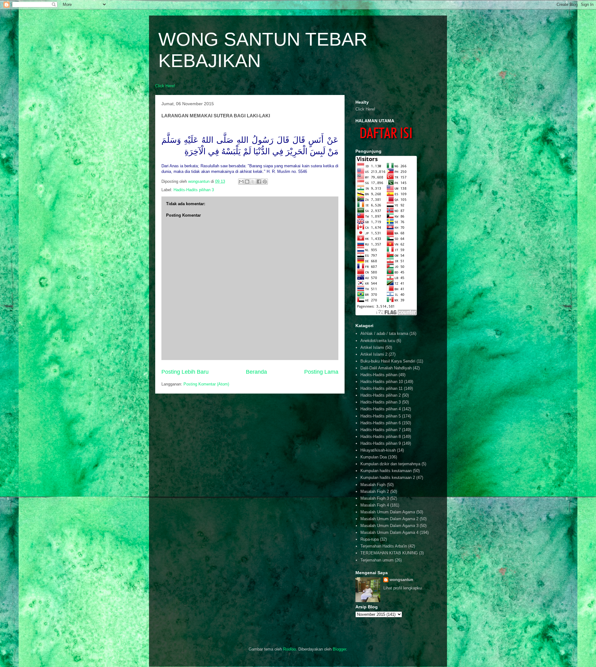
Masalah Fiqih (373, 484)
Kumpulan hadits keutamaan (386, 470)
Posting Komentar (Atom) (206, 384)
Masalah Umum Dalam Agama (387, 512)
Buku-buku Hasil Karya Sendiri (387, 361)
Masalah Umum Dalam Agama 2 (389, 518)
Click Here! (165, 85)
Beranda (256, 372)
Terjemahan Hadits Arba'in (383, 546)
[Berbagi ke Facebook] (259, 181)
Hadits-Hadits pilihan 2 (380, 395)
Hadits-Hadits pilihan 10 (381, 381)
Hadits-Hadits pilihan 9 (380, 443)
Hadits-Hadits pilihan (378, 374)
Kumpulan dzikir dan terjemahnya (390, 464)
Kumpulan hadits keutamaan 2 (387, 477)
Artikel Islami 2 (373, 354)
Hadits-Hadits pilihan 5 (380, 416)
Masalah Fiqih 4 (374, 505)
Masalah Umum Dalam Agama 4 (389, 532)
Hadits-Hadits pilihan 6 (380, 423)
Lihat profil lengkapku (402, 588)
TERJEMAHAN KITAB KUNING (389, 553)
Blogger (339, 649)
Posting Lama (321, 372)
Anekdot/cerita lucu (377, 340)
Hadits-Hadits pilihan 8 (380, 436)
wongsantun (401, 579)
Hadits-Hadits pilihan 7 (380, 429)
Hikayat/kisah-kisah (378, 450)
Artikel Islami (372, 347)
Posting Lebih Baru (185, 372)
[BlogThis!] (247, 181)
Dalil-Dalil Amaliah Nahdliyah (386, 368)
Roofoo (289, 649)
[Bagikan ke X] (253, 181)
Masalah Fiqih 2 (374, 491)
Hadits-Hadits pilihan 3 (194, 189)
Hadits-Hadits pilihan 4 (380, 409)
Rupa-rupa (369, 539)
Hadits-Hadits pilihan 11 (381, 388)
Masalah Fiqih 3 (374, 498)
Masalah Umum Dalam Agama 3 (389, 525)
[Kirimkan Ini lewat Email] (241, 181)
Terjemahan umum (377, 560)
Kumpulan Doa (373, 457)
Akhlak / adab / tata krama (384, 333)
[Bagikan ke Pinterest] (265, 181)
